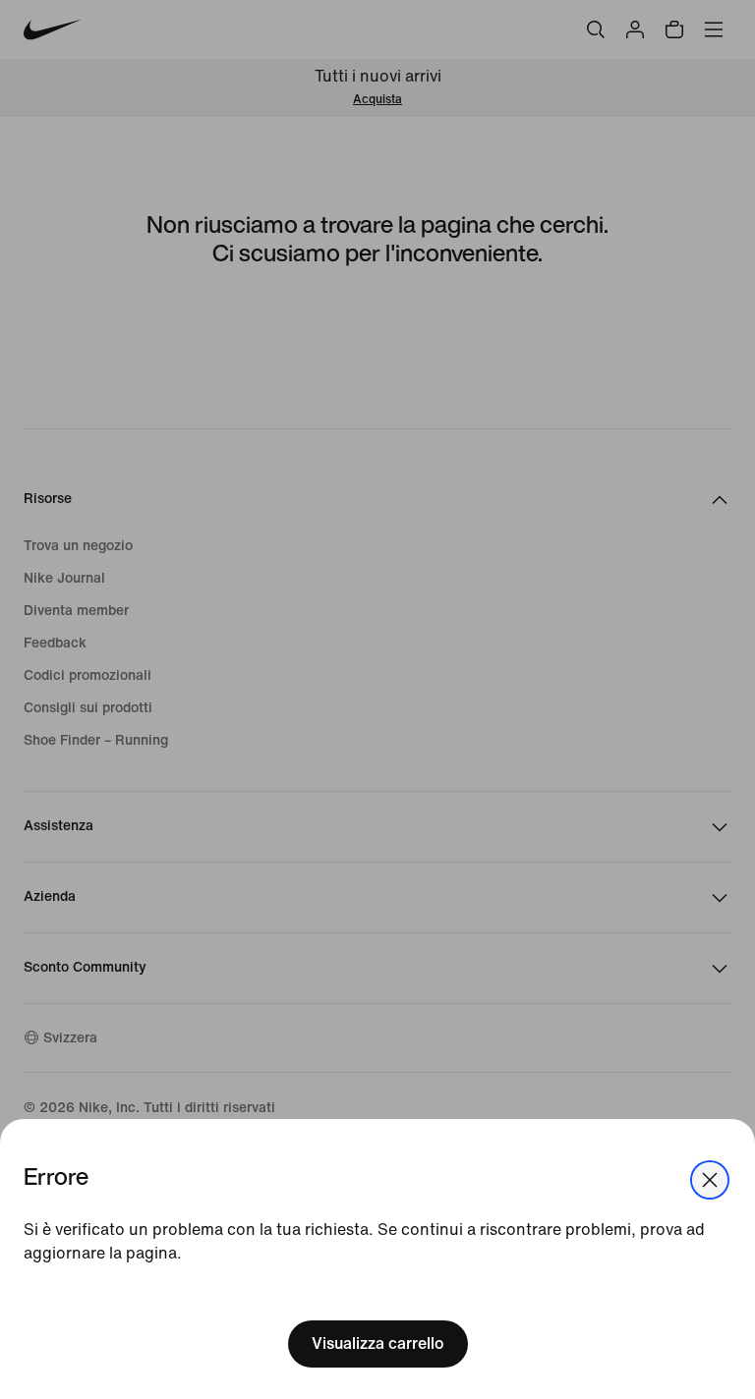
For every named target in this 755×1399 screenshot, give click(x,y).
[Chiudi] (709, 1180)
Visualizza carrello (378, 1343)
